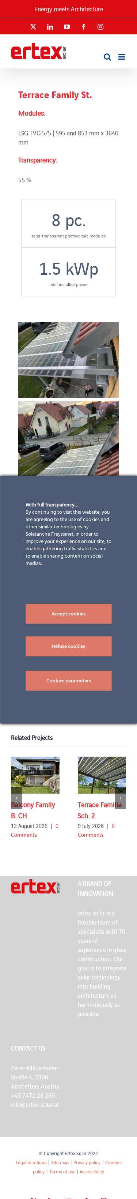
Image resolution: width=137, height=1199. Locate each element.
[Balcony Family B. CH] (35, 775)
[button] (16, 798)
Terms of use (62, 1171)
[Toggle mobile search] (107, 57)
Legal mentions (31, 1162)
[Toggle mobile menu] (122, 57)
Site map (60, 1162)
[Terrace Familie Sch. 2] (102, 775)
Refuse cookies (68, 646)
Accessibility (92, 1171)
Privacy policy (86, 1162)
